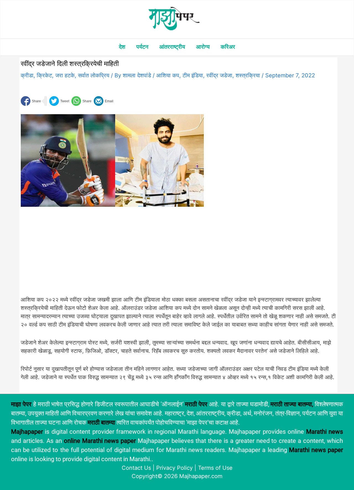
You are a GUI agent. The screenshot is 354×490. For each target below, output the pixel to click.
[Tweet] (59, 101)
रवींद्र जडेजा (219, 75)
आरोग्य (203, 47)
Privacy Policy (174, 468)
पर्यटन (142, 47)
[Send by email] (103, 101)
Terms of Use (215, 468)
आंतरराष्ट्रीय (172, 47)
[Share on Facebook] (31, 101)
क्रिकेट (44, 75)
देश (122, 47)
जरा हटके (65, 75)
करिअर (228, 47)
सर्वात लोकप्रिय (93, 75)
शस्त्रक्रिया (248, 75)
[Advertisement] (112, 254)
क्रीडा (27, 75)
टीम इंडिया (193, 75)
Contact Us (136, 468)
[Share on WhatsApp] (81, 101)
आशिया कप (167, 75)
